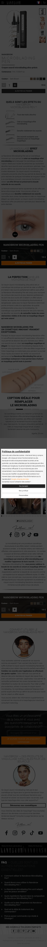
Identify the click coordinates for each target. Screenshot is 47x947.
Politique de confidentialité (16, 451)
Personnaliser (23, 495)
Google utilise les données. (20, 479)
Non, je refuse (23, 491)
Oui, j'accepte (23, 486)
